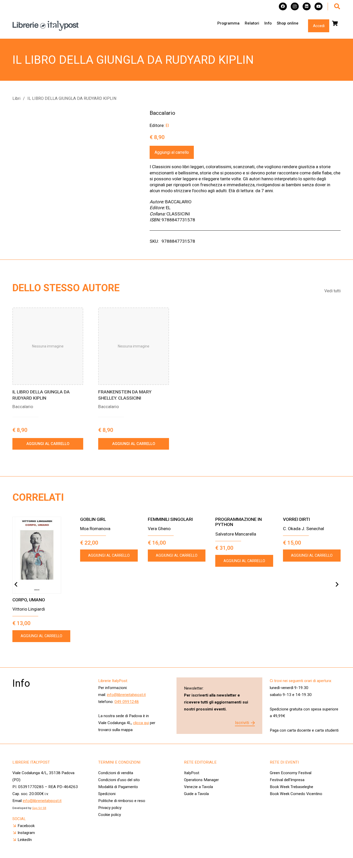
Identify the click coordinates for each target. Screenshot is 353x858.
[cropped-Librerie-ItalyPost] (45, 26)
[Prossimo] (337, 584)
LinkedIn (25, 839)
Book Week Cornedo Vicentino (296, 793)
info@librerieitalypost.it (126, 694)
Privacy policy (109, 807)
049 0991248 (126, 701)
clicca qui (141, 723)
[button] (337, 6)
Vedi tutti (332, 290)
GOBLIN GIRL (93, 519)
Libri (16, 98)
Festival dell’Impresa (287, 780)
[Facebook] (283, 7)
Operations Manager (202, 780)
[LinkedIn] (307, 7)
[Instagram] (295, 7)
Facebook (26, 825)
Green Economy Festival (290, 773)
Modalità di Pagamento (118, 786)
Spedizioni (107, 793)
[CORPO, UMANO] (41, 555)
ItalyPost (191, 773)
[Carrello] (335, 23)
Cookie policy (109, 814)
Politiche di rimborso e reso (121, 800)
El (167, 125)
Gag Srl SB (39, 808)
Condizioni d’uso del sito (119, 780)
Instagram (26, 832)
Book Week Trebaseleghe (291, 786)
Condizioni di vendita (115, 773)
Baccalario (162, 113)
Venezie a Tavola (198, 786)
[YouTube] (318, 7)
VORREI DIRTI (296, 519)
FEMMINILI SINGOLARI (170, 519)
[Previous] (16, 584)
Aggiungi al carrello (172, 152)
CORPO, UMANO (28, 599)
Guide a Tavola (196, 793)
